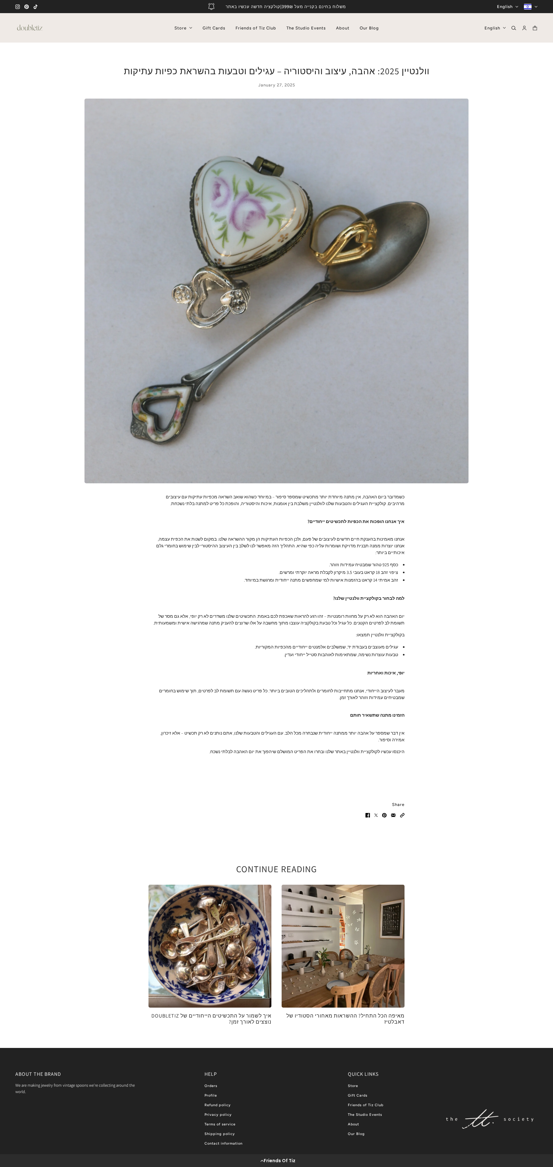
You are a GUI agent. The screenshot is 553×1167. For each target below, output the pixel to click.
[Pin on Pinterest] (384, 815)
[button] (276, 1160)
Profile (210, 1095)
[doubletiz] (29, 27)
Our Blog (356, 1134)
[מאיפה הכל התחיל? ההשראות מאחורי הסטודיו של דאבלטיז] (343, 946)
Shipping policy (219, 1134)
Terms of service (220, 1124)
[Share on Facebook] (367, 815)
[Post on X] (376, 815)
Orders (210, 1086)
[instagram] (17, 6)
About (353, 1124)
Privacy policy (218, 1115)
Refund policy (217, 1105)
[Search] (514, 28)
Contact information (223, 1143)
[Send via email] (393, 815)
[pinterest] (26, 6)
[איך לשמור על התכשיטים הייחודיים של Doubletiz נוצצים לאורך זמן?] (209, 946)
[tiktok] (35, 6)
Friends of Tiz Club (365, 1105)
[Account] (524, 28)
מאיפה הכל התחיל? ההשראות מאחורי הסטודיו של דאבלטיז (345, 1018)
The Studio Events (365, 1115)
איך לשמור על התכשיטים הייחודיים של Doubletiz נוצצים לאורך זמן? (211, 1018)
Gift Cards (357, 1095)
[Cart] (535, 28)
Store (353, 1086)
